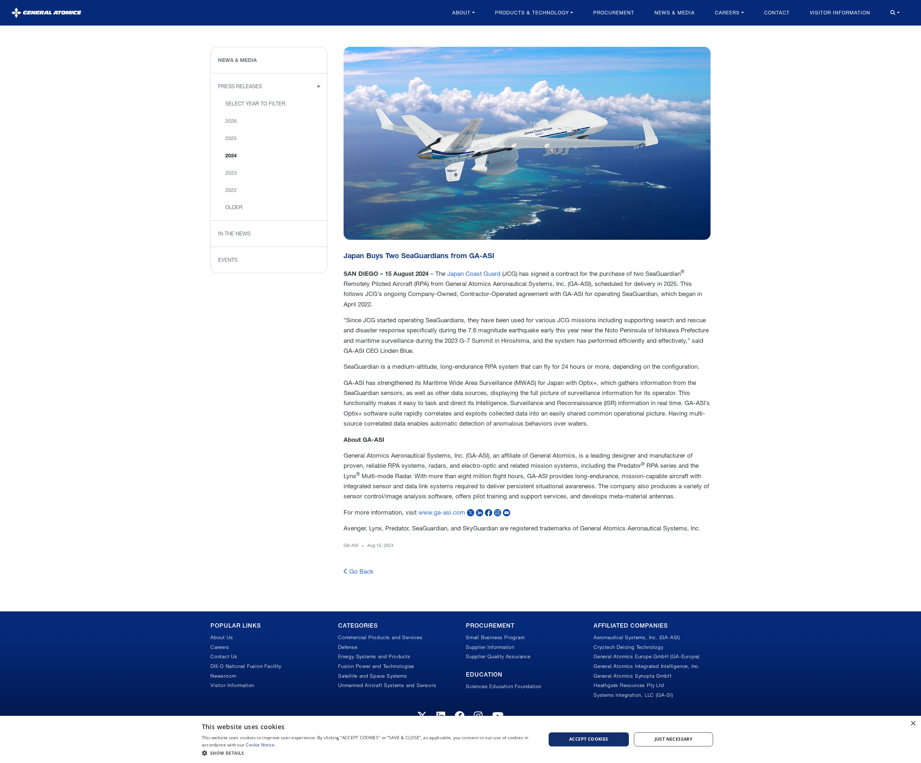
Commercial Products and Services (380, 637)
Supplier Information (490, 647)
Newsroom (223, 676)
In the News (234, 233)
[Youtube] (506, 512)
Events (227, 260)
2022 (231, 190)
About (461, 12)
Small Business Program (495, 637)
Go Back (360, 571)
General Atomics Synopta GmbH (632, 676)
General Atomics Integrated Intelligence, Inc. (647, 666)
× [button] (913, 723)
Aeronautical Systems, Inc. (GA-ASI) (637, 637)
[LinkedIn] (479, 512)
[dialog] (460, 739)
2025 (231, 138)
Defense (348, 647)
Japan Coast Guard (473, 273)
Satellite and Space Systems (372, 676)
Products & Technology (532, 12)
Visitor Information (840, 12)
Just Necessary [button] (674, 739)
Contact (777, 12)
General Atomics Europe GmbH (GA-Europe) (646, 656)
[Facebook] (488, 512)
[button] (369, 753)
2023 (231, 173)
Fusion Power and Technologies (376, 666)
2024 (231, 155)
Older (233, 207)
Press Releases (240, 86)
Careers (727, 12)
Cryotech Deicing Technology (628, 647)
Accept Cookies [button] (588, 739)
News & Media (674, 12)
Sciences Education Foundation (503, 686)
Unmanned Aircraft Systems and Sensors (387, 685)
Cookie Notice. (261, 745)
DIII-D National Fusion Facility (245, 666)
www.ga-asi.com (441, 512)
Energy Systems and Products (374, 656)
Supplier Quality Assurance (498, 656)
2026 (231, 121)
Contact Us (223, 656)
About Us (221, 637)
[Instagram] (497, 512)
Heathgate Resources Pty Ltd (629, 685)
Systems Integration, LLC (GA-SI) (633, 695)
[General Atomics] (46, 13)
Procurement (613, 12)
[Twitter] (470, 512)
